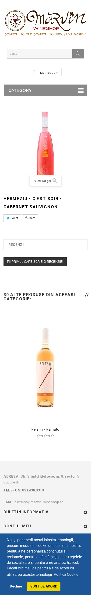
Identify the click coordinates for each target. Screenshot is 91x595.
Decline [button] (16, 586)
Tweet (13, 218)
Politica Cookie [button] (66, 574)
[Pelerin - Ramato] (46, 368)
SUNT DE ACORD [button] (43, 586)
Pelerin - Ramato (46, 429)
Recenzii (16, 245)
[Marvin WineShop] (46, 24)
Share (31, 218)
